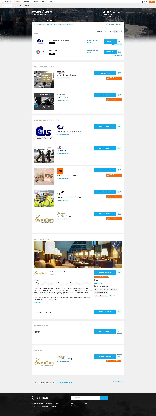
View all (112, 296)
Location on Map (37, 20)
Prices (99, 31)
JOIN (152, 1)
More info (37, 302)
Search (104, 398)
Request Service (105, 126)
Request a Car (105, 73)
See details (98, 283)
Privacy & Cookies (60, 411)
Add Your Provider (65, 383)
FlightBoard (44, 1)
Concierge (35, 1)
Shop (51, 1)
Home (15, 5)
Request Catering (105, 356)
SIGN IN (145, 1)
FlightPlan (26, 1)
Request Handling (105, 272)
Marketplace (17, 1)
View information (63, 78)
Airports (21, 5)
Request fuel (110, 41)
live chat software (118, 381)
